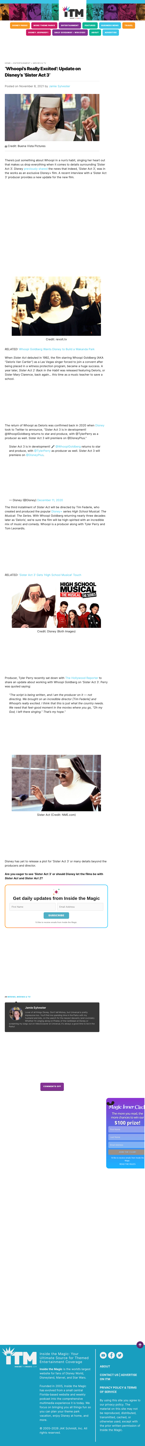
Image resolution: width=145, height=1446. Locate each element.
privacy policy (114, 1404)
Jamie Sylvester (59, 86)
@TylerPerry (42, 450)
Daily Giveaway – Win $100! (70, 32)
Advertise (111, 32)
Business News (110, 25)
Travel (129, 25)
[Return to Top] (140, 1344)
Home (8, 63)
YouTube (103, 1355)
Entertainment (70, 25)
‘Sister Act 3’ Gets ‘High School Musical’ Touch (50, 575)
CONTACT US (109, 1375)
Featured (90, 25)
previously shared (36, 168)
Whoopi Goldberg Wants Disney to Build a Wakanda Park (57, 349)
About (95, 32)
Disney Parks (20, 25)
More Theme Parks (44, 25)
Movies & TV (39, 63)
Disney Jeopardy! (38, 32)
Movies (12, 997)
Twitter (119, 1355)
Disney (99, 425)
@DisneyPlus (34, 455)
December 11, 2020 (50, 500)
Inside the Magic (111, 1430)
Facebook (111, 1355)
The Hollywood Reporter (81, 678)
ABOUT (105, 1366)
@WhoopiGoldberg (68, 446)
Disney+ (56, 511)
